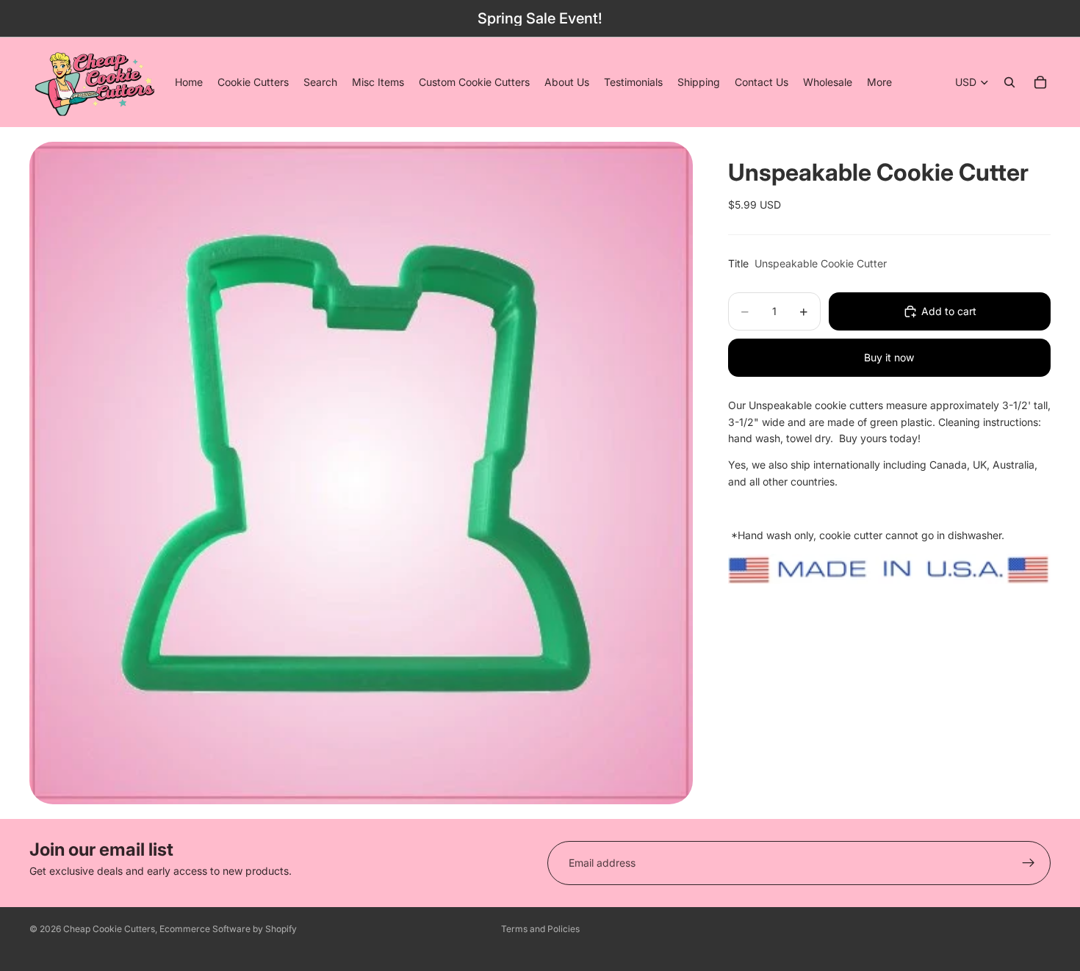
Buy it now (889, 357)
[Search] (1009, 82)
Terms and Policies (540, 928)
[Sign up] (1028, 863)
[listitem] (879, 82)
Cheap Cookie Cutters (109, 928)
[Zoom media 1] (361, 473)
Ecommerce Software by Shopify (228, 928)
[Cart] (1040, 82)
